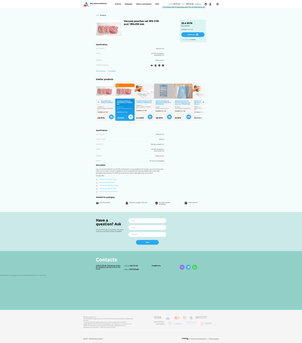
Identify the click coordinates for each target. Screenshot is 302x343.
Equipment (128, 4)
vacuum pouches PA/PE (107, 182)
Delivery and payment (143, 4)
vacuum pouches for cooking (108, 185)
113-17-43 (174, 4)
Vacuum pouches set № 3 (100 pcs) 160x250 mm (144, 101)
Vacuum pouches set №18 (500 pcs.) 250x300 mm (124, 102)
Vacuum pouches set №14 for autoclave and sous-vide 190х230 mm (182, 102)
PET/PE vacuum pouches (107, 179)
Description (112, 71)
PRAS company (214, 339)
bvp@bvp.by (198, 4)
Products (118, 4)
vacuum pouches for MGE (107, 188)
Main (97, 15)
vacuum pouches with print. (108, 191)
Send (147, 242)
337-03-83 (131, 269)
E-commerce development (197, 339)
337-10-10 (187, 4)
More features (100, 71)
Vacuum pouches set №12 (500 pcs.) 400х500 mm (105, 102)
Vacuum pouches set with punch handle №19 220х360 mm (163, 102)
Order (157, 4)
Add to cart (191, 34)
